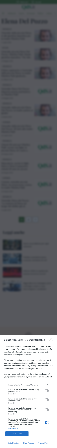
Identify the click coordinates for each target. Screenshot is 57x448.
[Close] (51, 340)
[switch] (47, 390)
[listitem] (28, 384)
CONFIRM (17, 434)
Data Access (28, 443)
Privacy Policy (43, 443)
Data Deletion (13, 443)
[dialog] (28, 391)
